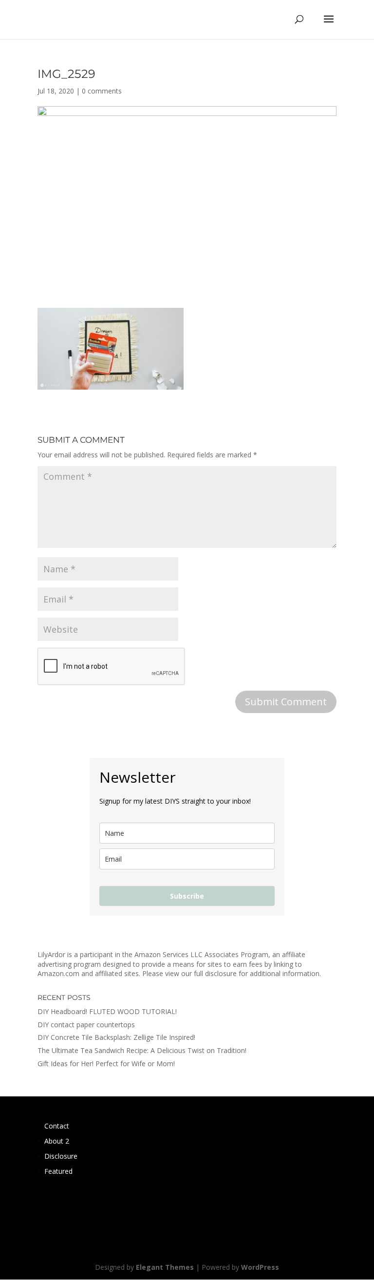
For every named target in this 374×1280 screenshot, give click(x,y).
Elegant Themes (165, 1267)
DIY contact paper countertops (86, 1024)
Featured (58, 1171)
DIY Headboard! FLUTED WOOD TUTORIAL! (107, 1011)
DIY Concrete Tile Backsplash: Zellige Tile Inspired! (116, 1037)
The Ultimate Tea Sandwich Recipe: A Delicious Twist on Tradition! (141, 1050)
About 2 (56, 1141)
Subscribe (187, 896)
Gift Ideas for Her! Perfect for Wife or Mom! (106, 1063)
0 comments (102, 90)
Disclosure (60, 1156)
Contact (56, 1125)
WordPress (260, 1267)
